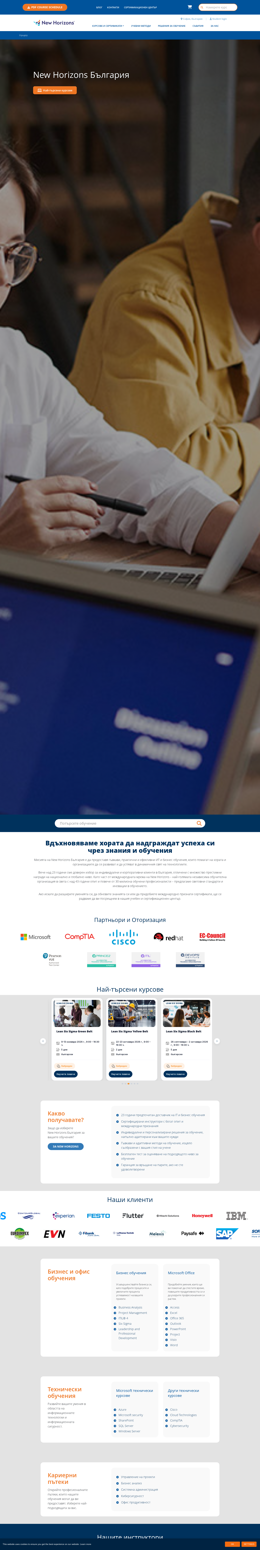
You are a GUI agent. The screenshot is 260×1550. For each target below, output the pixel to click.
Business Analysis (130, 1307)
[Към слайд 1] (122, 1083)
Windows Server (129, 1431)
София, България (192, 18)
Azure (122, 1410)
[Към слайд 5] (135, 1083)
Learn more (85, 1544)
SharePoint (126, 1420)
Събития (198, 25)
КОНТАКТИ (113, 7)
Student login (219, 18)
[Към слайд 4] (131, 1083)
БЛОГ (99, 7)
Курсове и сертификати (107, 25)
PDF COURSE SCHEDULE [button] (46, 7)
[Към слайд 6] (137, 1083)
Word (174, 1345)
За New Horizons (66, 1146)
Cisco (173, 1410)
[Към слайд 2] (125, 1083)
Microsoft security (131, 1415)
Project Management (133, 1313)
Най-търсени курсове (57, 90)
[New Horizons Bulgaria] (54, 23)
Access (174, 1307)
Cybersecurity (179, 1426)
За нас (215, 25)
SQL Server (126, 1426)
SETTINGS (249, 1544)
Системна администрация (139, 1489)
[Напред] (217, 1041)
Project (175, 1334)
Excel (173, 1313)
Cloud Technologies (183, 1415)
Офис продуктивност (135, 1502)
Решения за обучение (171, 25)
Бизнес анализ (131, 1483)
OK (232, 1544)
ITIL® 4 (123, 1318)
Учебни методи (141, 25)
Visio (173, 1340)
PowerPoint (178, 1329)
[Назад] (43, 1041)
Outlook (175, 1324)
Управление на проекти (138, 1477)
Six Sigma (125, 1324)
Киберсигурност (132, 1496)
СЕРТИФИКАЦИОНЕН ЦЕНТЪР (140, 7)
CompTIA (176, 1420)
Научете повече (66, 1074)
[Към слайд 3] (128, 1083)
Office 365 (177, 1318)
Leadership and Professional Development (129, 1333)
